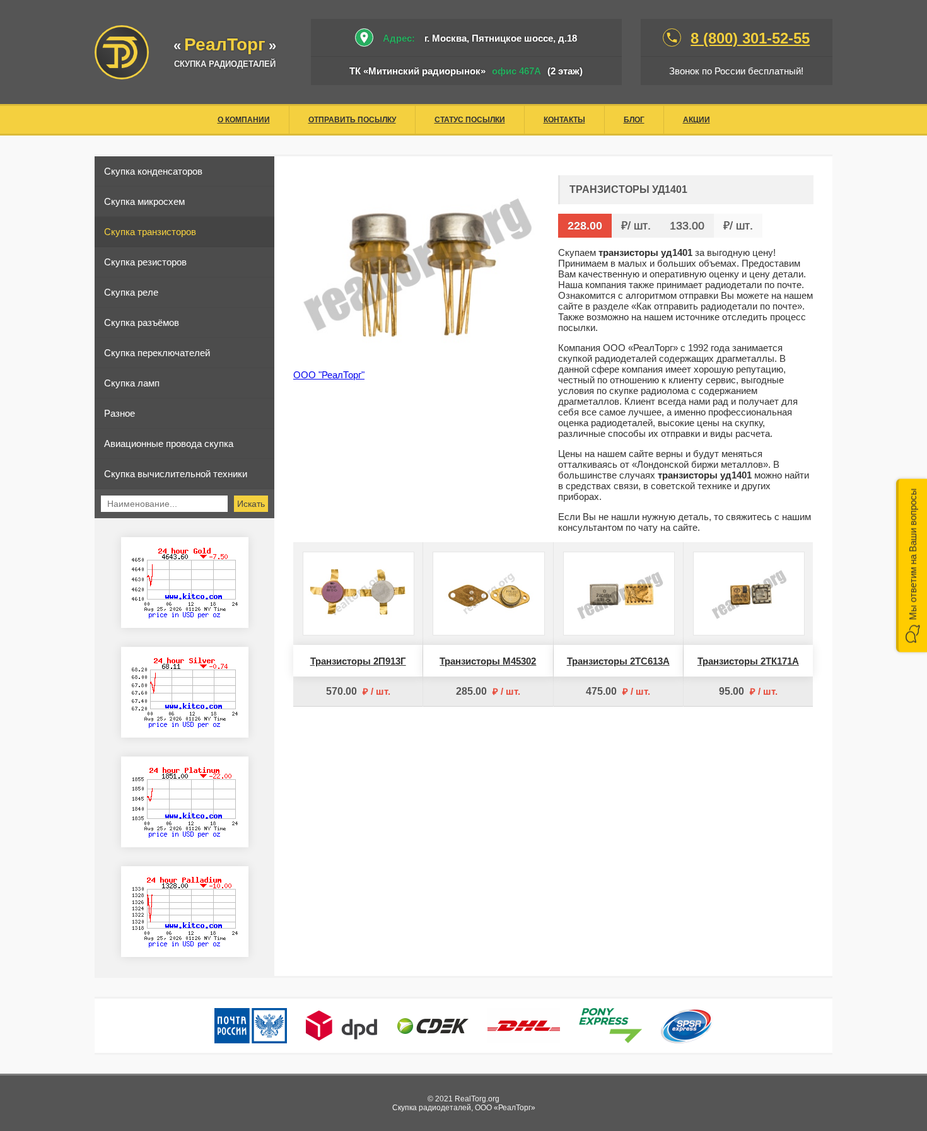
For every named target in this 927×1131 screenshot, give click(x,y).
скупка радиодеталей (225, 64)
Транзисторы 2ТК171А (748, 661)
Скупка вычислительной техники (175, 473)
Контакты (564, 119)
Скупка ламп (132, 383)
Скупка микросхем (144, 201)
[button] (911, 565)
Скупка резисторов (145, 262)
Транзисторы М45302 (488, 661)
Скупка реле (131, 292)
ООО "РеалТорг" (328, 374)
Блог (634, 119)
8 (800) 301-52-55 (750, 38)
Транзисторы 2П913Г (358, 661)
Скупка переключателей (157, 352)
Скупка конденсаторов (153, 171)
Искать (251, 504)
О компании (244, 119)
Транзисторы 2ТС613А (618, 661)
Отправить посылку (352, 119)
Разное (119, 413)
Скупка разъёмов (141, 322)
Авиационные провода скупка (168, 443)
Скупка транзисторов (150, 231)
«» (224, 46)
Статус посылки (469, 119)
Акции (696, 119)
